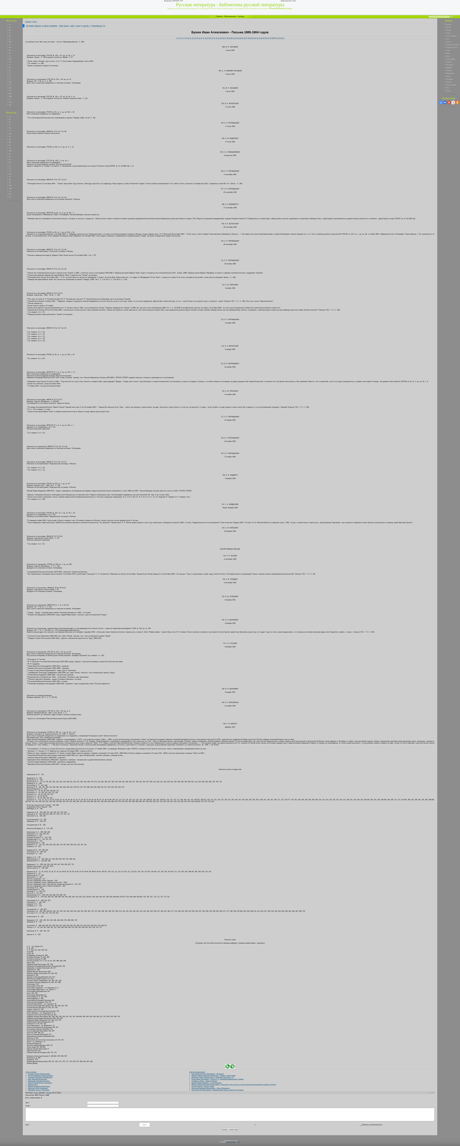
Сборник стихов (451, 47)
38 (249, 38)
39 (251, 38)
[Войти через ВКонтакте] (445, 102)
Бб (10, 27)
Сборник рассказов (452, 44)
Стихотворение (451, 36)
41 (255, 38)
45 (264, 38)
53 (281, 38)
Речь (447, 88)
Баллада (448, 82)
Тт (10, 76)
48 (270, 38)
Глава (448, 50)
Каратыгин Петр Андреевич (38, 1088)
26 (223, 38)
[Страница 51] (232, 1068)
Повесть (449, 30)
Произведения (230, 16)
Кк (10, 53)
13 (195, 38)
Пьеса (448, 53)
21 (212, 38)
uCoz (239, 1142)
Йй (10, 50)
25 (221, 38)
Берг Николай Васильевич (37, 1079)
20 (210, 38)
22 (214, 38)
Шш (10, 93)
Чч (10, 90)
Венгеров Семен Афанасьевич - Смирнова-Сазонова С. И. (213, 1077)
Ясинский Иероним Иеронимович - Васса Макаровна (211, 1088)
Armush (49, 1093)
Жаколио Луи (33, 1084)
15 (199, 38)
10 (188, 38)
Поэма (448, 27)
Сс (10, 73)
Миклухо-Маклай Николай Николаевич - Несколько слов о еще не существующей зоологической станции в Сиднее (234, 1084)
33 (238, 38)
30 (231, 38)
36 (244, 38)
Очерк (448, 90)
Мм (10, 59)
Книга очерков (451, 85)
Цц (10, 88)
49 (272, 38)
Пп (10, 67)
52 (279, 38)
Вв (10, 30)
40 (253, 38)
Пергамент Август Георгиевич (38, 1090)
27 (225, 38)
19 (208, 38)
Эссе (447, 39)
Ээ (10, 99)
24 (218, 38)
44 (262, 38)
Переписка (449, 65)
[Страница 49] (227, 1068)
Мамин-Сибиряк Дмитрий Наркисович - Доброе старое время (214, 1075)
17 (203, 38)
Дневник (449, 67)
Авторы (241, 16)
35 (242, 38)
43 (259, 38)
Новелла (449, 70)
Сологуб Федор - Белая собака (203, 1086)
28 (227, 38)
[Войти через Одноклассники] (457, 102)
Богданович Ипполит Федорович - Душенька (208, 1074)
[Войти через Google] (453, 102)
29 (229, 38)
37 (246, 38)
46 (266, 38)
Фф (10, 82)
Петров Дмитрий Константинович (40, 1083)
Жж (10, 42)
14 (197, 38)
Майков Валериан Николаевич (39, 1086)
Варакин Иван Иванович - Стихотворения (206, 1083)
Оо (10, 65)
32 (236, 38)
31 (234, 38)
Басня (448, 56)
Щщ (10, 96)
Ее (10, 39)
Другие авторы (31, 1072)
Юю (10, 102)
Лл (10, 56)
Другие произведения (197, 1072)
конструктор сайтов (231, 1142)
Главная (219, 16)
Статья (448, 42)
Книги (35, 22)
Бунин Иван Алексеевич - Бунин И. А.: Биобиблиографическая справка (217, 1079)
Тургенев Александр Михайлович (40, 1077)
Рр (10, 70)
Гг (10, 33)
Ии (10, 47)
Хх (10, 85)
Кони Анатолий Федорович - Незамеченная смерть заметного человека (217, 1090)
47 (268, 38)
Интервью (449, 79)
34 (240, 38)
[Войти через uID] (441, 102)
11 (190, 38)
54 (283, 38)
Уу (10, 79)
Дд (10, 36)
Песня (448, 76)
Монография (450, 59)
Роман (448, 33)
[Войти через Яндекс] (449, 102)
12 (193, 38)
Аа (10, 24)
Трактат (449, 62)
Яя (10, 105)
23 (216, 38)
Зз (9, 44)
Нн (10, 62)
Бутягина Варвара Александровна (40, 1075)
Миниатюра (450, 73)
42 (257, 38)
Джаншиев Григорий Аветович (39, 1081)
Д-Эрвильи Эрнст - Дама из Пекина (204, 1081)
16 (201, 38)
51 (277, 38)
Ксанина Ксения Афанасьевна (39, 1074)
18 (206, 38)
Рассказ (448, 24)
